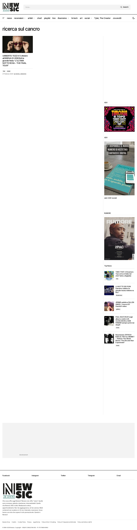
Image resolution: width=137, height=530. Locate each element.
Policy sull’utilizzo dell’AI (85, 522)
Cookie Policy (22, 522)
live (4, 71)
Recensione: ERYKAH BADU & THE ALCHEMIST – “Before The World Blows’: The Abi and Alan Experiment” (125, 339)
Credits (14, 522)
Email (119, 476)
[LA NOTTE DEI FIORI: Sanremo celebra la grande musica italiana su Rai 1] (109, 290)
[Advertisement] (119, 66)
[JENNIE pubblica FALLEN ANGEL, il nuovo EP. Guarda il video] (109, 306)
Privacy (29, 522)
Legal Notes (36, 522)
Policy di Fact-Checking (49, 522)
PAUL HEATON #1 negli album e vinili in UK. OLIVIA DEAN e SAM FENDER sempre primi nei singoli (125, 321)
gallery (118, 309)
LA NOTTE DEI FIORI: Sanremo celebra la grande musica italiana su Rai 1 (125, 289)
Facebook (6, 476)
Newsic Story (6, 522)
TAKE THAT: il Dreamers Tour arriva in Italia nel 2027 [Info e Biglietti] (124, 274)
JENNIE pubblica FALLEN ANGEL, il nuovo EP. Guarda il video (125, 304)
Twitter (63, 476)
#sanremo (119, 295)
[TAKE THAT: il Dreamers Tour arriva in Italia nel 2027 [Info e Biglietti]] (109, 276)
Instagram (35, 476)
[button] (3, 18)
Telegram (91, 476)
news (8, 71)
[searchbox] (71, 7)
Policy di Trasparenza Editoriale (66, 522)
